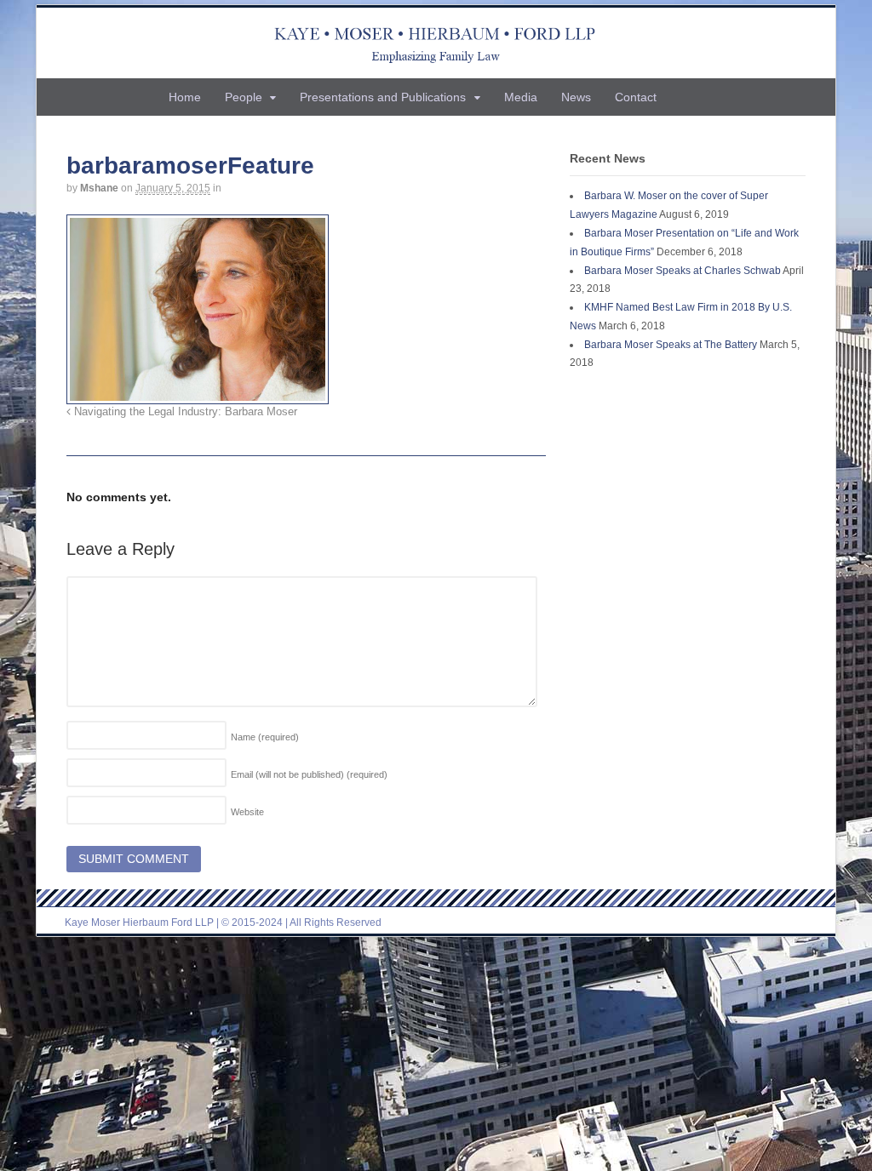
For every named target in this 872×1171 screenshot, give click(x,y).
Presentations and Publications (383, 97)
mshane (99, 188)
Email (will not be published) (309, 774)
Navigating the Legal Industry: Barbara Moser (184, 412)
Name (265, 737)
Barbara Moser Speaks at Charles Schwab (682, 271)
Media (520, 97)
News (576, 97)
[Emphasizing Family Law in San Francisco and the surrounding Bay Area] (436, 43)
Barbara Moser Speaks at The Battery (670, 345)
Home (185, 97)
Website (247, 812)
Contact (636, 97)
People (243, 97)
